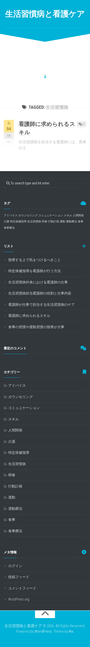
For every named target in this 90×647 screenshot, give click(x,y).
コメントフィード (22, 588)
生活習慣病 (34, 221)
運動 (62, 221)
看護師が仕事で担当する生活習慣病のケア (41, 305)
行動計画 (53, 221)
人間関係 (78, 215)
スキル (68, 215)
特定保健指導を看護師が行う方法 (34, 271)
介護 (6, 221)
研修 (44, 221)
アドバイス (11, 215)
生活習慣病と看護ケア (45, 14)
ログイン (15, 566)
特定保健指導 (18, 221)
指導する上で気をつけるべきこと (34, 260)
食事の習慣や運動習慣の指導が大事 (36, 327)
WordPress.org (18, 599)
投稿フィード (18, 577)
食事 (80, 221)
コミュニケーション (50, 215)
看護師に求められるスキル (29, 316)
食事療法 (9, 227)
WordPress (43, 631)
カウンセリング (28, 215)
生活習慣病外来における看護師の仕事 (38, 282)
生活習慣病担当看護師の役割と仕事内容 (39, 293)
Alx (71, 631)
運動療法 (71, 221)
